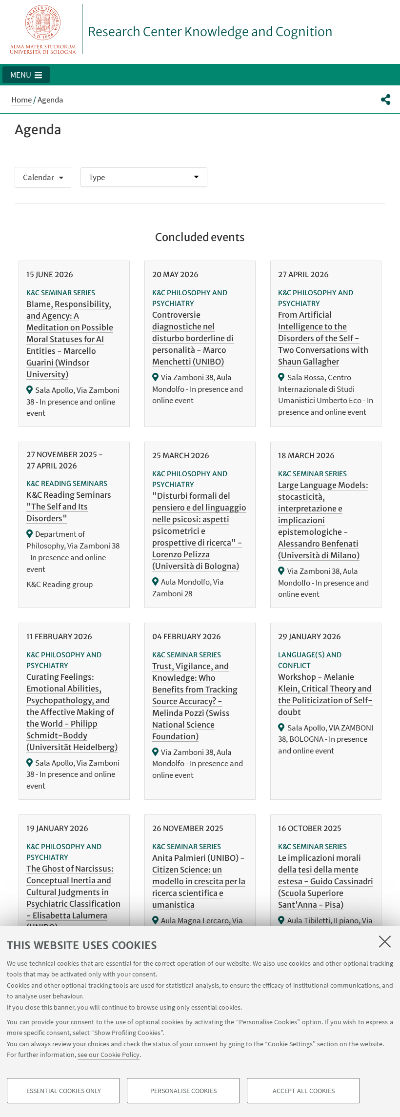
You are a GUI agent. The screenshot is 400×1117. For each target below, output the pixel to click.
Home (21, 99)
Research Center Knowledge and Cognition (210, 32)
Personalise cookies (183, 1090)
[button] (26, 74)
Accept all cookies (304, 1090)
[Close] (385, 941)
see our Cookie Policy (109, 1054)
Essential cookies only (63, 1090)
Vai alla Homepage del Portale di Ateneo (43, 29)
